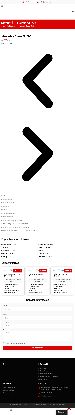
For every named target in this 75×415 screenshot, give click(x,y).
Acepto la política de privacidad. (15, 343)
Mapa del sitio (43, 379)
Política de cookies (44, 371)
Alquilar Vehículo (9, 390)
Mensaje (6, 330)
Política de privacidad (45, 373)
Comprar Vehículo (9, 387)
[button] (72, 11)
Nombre (5, 305)
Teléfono (6, 322)
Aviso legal (42, 368)
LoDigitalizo (26, 404)
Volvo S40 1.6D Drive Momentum (61, 275)
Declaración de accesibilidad (48, 376)
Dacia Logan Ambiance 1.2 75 (37, 275)
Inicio (3, 26)
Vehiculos (11, 26)
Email (5, 314)
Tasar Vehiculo (8, 393)
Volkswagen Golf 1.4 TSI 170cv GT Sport (12, 275)
